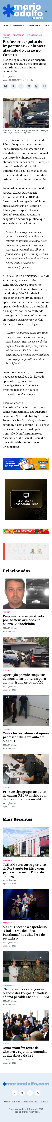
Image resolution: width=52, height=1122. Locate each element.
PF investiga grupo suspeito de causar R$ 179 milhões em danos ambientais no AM (24, 796)
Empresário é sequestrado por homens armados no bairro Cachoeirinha (23, 620)
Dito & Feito (34, 25)
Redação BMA (10, 77)
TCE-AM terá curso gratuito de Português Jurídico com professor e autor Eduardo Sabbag (24, 870)
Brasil (48, 25)
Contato (44, 1102)
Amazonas (18, 25)
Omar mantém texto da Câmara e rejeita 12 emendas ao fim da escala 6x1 (25, 1052)
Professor (18, 35)
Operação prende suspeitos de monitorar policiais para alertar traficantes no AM (24, 679)
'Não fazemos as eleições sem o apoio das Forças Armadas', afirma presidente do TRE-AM (26, 993)
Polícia (6, 35)
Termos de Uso (30, 1102)
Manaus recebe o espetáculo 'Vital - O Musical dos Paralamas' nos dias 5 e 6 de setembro (25, 933)
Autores (16, 1102)
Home (5, 25)
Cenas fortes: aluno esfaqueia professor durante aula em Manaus (26, 737)
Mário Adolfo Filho (13, 1060)
